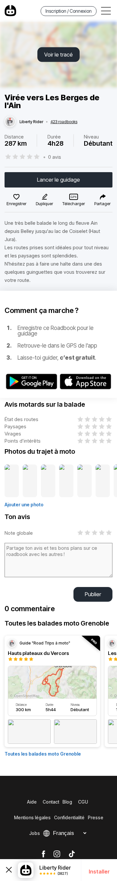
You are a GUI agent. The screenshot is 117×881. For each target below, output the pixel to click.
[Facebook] (43, 854)
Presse (95, 817)
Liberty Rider (31, 122)
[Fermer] (9, 870)
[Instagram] (56, 854)
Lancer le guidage (58, 179)
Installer (99, 871)
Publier (93, 594)
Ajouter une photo (24, 504)
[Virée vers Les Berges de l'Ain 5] (84, 481)
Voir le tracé (58, 54)
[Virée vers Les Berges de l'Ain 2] (30, 481)
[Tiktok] (71, 854)
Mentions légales (32, 817)
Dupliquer (44, 203)
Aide (32, 802)
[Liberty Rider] (10, 122)
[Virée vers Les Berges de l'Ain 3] (48, 481)
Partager (102, 203)
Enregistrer (16, 203)
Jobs (34, 833)
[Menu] (105, 11)
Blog (67, 802)
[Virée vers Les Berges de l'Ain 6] (103, 481)
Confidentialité (69, 817)
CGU (83, 802)
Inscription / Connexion (69, 11)
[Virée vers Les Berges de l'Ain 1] (12, 481)
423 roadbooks (63, 122)
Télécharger (73, 203)
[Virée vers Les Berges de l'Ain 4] (66, 481)
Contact (51, 802)
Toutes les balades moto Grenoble (43, 754)
